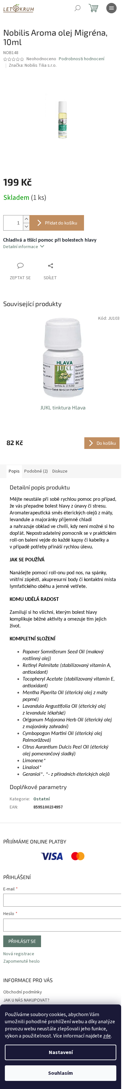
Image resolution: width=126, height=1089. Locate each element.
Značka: (33, 65)
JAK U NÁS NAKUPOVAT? (26, 1000)
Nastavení (61, 1052)
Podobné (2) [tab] (36, 471)
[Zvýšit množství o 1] (26, 219)
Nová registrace (18, 954)
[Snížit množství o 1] (26, 226)
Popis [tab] (14, 471)
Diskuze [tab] (60, 471)
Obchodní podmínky (22, 992)
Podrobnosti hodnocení (81, 59)
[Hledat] (77, 8)
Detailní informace (20, 247)
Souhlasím (60, 1073)
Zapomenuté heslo (21, 961)
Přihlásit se (22, 941)
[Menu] (111, 8)
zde (107, 1035)
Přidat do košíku (61, 222)
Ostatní (41, 799)
